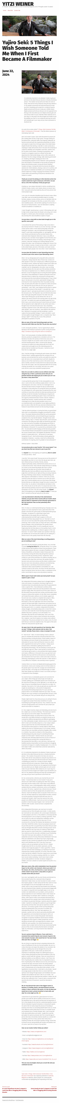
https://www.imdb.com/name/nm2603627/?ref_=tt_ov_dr (41, 1059)
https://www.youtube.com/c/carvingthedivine (39, 1055)
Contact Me (17, 10)
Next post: (44, 1088)
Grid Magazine (20, 1100)
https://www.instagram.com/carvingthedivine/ (41, 1048)
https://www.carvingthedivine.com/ (36, 1031)
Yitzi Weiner (18, 4)
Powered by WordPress (8, 1100)
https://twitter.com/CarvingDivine (36, 1052)
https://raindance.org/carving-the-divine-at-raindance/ (37, 331)
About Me (10, 10)
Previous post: (14, 1089)
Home (4, 10)
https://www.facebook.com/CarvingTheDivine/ (40, 1044)
